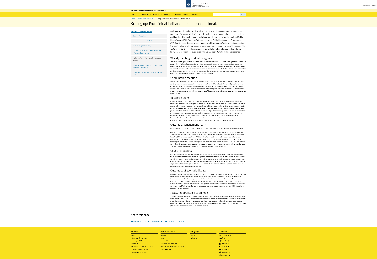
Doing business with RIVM (139, 249)
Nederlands (366, 5)
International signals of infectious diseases (146, 41)
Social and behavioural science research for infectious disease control (147, 52)
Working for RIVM (136, 241)
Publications (157, 14)
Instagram (230, 252)
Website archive (166, 249)
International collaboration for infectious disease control (148, 74)
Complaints (134, 244)
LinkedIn (230, 246)
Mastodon (230, 255)
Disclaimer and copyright (169, 244)
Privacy (163, 238)
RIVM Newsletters (225, 235)
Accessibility (164, 241)
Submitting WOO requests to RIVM (142, 246)
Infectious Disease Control (145, 19)
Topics (138, 14)
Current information (139, 36)
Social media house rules (139, 252)
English (374, 5)
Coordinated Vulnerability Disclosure (172, 246)
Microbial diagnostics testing (142, 46)
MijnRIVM (195, 14)
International (168, 14)
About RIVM (146, 14)
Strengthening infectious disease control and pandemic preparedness (147, 66)
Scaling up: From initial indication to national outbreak (147, 59)
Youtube (230, 249)
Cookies (163, 235)
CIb (207, 52)
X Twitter (230, 241)
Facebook (230, 244)
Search (243, 14)
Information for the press (139, 238)
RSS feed (222, 238)
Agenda (185, 14)
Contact (178, 14)
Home (133, 14)
